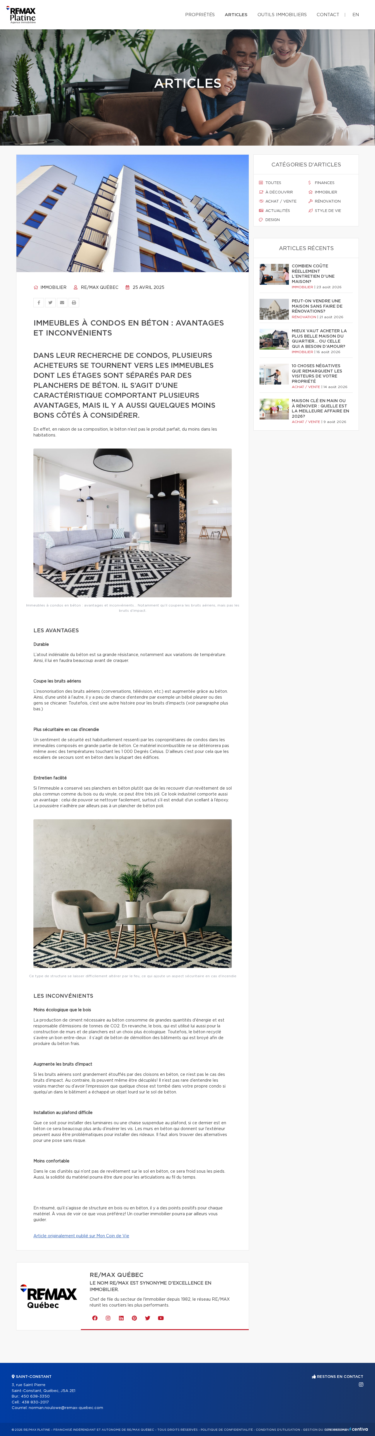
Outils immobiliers (282, 15)
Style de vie (327, 211)
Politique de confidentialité (227, 1429)
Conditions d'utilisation (278, 1429)
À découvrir (278, 192)
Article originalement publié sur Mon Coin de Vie (81, 1236)
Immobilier (53, 288)
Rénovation (327, 201)
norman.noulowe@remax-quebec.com (66, 1408)
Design (272, 220)
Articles (236, 15)
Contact (328, 15)
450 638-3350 (35, 1396)
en (355, 15)
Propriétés (200, 15)
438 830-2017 (35, 1402)
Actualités (277, 211)
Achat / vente (280, 201)
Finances (324, 183)
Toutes (272, 183)
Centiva (358, 1429)
